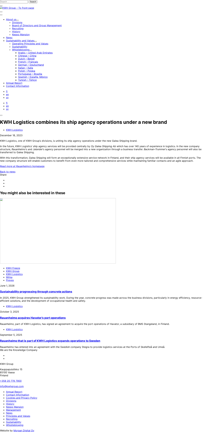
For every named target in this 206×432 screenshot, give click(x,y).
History (10, 403)
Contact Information (17, 394)
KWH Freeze (13, 268)
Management (13, 409)
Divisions (11, 400)
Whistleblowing (14, 425)
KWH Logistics (14, 129)
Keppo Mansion (15, 406)
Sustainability (13, 422)
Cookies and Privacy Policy (21, 397)
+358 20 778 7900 (11, 380)
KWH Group (12, 271)
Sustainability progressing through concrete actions (36, 291)
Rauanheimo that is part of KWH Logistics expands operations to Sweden (50, 341)
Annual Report (14, 391)
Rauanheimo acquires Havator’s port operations (33, 318)
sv (7, 97)
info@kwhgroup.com (12, 386)
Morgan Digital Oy (23, 430)
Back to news (7, 171)
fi (7, 91)
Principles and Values (18, 415)
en (7, 94)
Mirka (9, 277)
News (9, 412)
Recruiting (11, 418)
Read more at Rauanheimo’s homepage (22, 166)
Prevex (10, 280)
